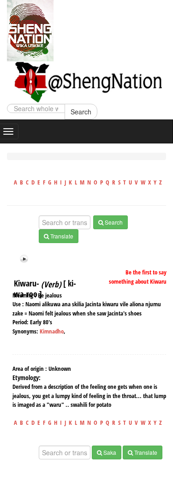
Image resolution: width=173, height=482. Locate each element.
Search (81, 111)
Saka (109, 452)
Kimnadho (52, 331)
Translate (61, 236)
